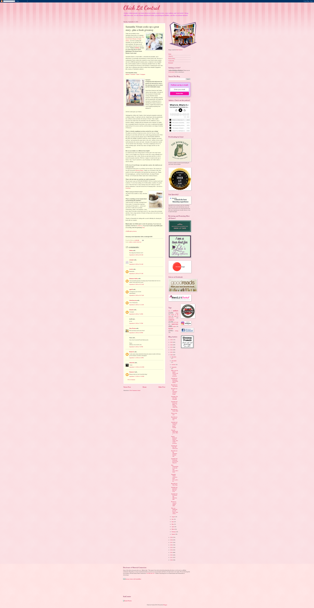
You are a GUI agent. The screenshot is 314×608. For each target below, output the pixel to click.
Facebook (133, 74)
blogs (177, 313)
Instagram (142, 74)
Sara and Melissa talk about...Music (174, 432)
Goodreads (128, 188)
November (174, 360)
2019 (171, 537)
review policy (171, 72)
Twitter (137, 74)
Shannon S (132, 372)
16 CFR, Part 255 (150, 573)
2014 (171, 550)
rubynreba (131, 362)
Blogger (165, 605)
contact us (139, 225)
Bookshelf (170, 63)
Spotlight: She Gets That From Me (174, 398)
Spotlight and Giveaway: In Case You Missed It (174, 461)
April (173, 526)
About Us (170, 56)
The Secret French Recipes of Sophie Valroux (135, 38)
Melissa (131, 250)
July (173, 519)
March (173, 529)
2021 (171, 352)
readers (174, 326)
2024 (171, 345)
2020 (171, 355)
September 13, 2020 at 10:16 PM (136, 367)
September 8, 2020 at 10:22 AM (136, 284)
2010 (171, 560)
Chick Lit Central (141, 7)
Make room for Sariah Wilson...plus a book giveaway (174, 373)
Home (145, 387)
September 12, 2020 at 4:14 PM (136, 357)
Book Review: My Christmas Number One (174, 453)
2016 (171, 545)
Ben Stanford (179, 49)
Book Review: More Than (174, 484)
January (173, 534)
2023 (171, 347)
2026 (171, 339)
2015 (171, 547)
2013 (171, 552)
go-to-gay (176, 322)
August (173, 516)
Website (127, 74)
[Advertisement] (128, 587)
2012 (171, 555)
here (143, 227)
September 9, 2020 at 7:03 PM (136, 346)
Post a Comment (131, 379)
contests (135, 242)
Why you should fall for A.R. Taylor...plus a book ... (174, 510)
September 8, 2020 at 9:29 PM (136, 332)
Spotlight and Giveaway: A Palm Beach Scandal (174, 424)
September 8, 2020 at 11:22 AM (136, 304)
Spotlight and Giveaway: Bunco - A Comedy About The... (174, 404)
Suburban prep (133, 300)
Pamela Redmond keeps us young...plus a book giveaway (174, 440)
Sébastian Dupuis (139, 170)
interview (139, 242)
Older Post (161, 387)
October (174, 364)
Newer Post (127, 387)
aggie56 (131, 289)
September (174, 367)
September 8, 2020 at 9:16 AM (136, 264)
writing (176, 331)
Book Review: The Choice (174, 385)
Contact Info (171, 60)
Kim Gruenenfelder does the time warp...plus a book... (174, 468)
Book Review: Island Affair (174, 410)
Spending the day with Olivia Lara (174, 447)
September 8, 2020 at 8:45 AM (136, 255)
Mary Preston (132, 328)
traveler (131, 269)
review (170, 328)
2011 (171, 557)
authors (130, 242)
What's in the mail (174, 413)
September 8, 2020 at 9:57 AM (136, 273)
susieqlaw (131, 260)
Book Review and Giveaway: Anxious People (174, 391)
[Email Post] (143, 240)
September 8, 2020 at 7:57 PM (136, 323)
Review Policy (171, 58)
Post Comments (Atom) (135, 390)
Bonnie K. (131, 352)
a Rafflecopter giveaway (131, 231)
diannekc (131, 310)
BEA (169, 310)
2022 (171, 350)
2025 (171, 342)
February (174, 531)
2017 (171, 542)
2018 (171, 540)
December (174, 357)
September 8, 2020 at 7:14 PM (136, 314)
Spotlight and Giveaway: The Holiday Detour (174, 380)
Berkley (137, 47)
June (173, 521)
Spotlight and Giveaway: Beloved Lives (174, 489)
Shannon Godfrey (133, 278)
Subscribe (179, 93)
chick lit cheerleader (173, 317)
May (173, 524)
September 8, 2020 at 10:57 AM (136, 295)
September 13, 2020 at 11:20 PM (136, 376)
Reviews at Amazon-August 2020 (174, 503)
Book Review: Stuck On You (174, 418)
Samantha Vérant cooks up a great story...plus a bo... (174, 478)
